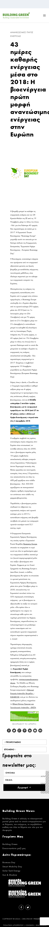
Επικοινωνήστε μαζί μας (14, 848)
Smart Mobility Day (12, 866)
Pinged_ (37, 919)
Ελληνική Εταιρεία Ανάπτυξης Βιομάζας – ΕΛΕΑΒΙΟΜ (22, 693)
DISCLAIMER (41, 925)
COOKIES (30, 925)
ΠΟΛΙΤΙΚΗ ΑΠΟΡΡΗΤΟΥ (13, 925)
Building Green (10, 844)
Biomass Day (8, 862)
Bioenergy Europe (30, 544)
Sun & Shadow (9, 875)
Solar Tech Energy (11, 870)
